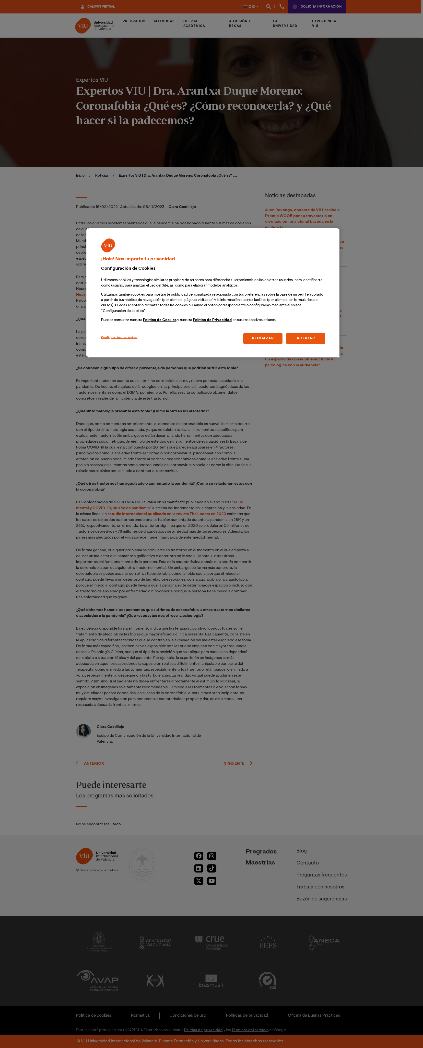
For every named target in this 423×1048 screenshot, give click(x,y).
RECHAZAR (263, 338)
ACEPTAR (306, 338)
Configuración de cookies (119, 337)
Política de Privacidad (212, 320)
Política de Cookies (159, 320)
